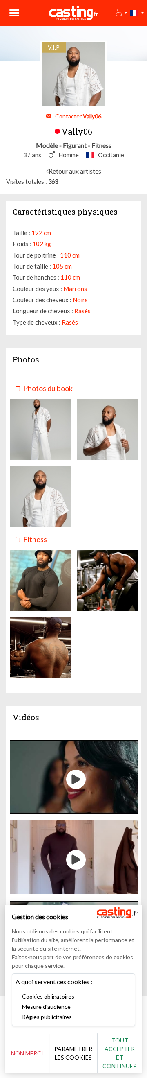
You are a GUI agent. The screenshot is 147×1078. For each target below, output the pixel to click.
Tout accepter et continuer (119, 1053)
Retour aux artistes (75, 171)
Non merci (27, 1053)
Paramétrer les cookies (73, 1053)
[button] (121, 13)
